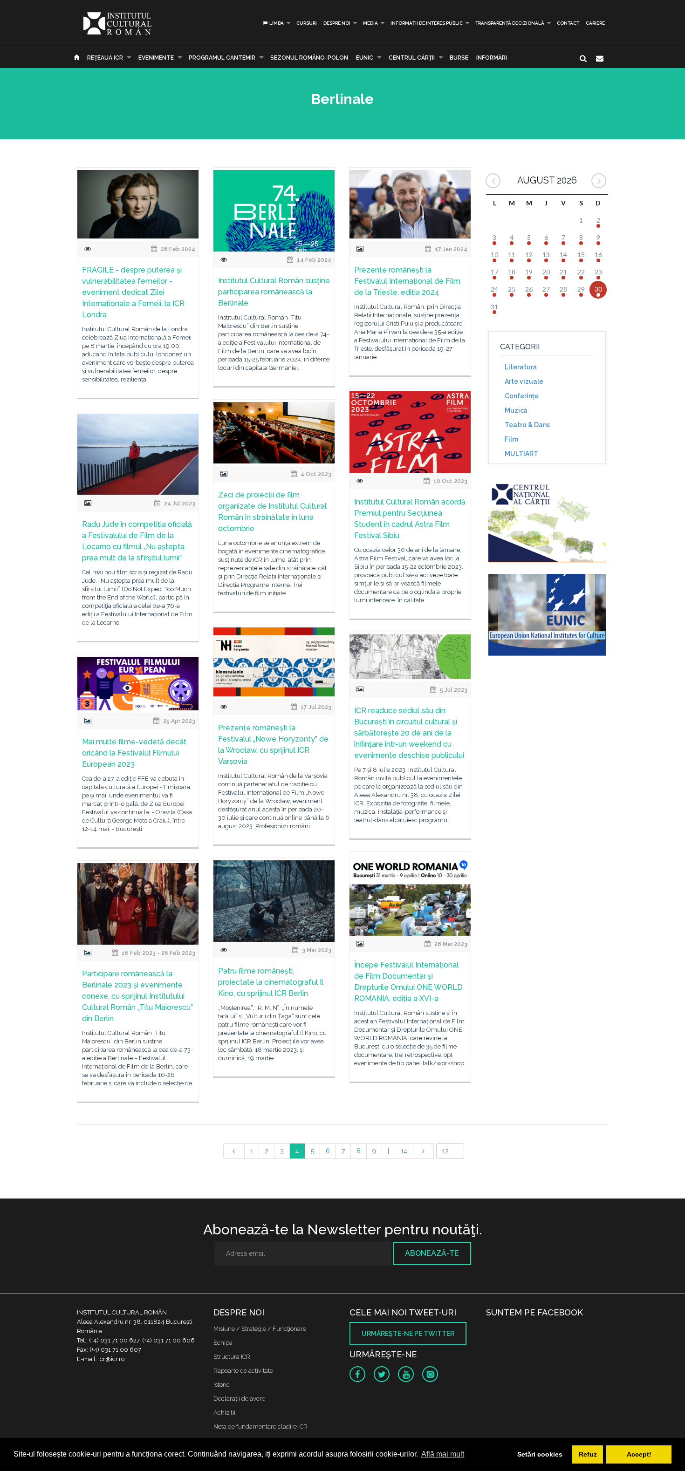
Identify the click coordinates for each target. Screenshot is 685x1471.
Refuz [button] (588, 1454)
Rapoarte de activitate (243, 1370)
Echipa (223, 1342)
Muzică (516, 410)
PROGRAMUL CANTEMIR (222, 57)
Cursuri (306, 23)
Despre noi (336, 23)
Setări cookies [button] (539, 1454)
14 (404, 1151)
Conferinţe (522, 396)
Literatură (521, 367)
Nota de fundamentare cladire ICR (260, 1426)
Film (511, 439)
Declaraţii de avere (239, 1398)
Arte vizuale (524, 381)
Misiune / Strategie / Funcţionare (259, 1328)
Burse (459, 57)
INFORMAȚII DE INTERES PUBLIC (426, 23)
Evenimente (156, 57)
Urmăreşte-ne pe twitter (408, 1333)
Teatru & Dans (527, 425)
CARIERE (595, 23)
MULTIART (521, 453)
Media (370, 23)
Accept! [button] (639, 1454)
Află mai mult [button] (442, 1454)
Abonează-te (432, 1253)
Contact (568, 23)
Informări (491, 57)
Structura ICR (231, 1356)
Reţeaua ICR (105, 57)
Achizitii (224, 1412)
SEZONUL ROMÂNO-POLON (309, 57)
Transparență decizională (509, 23)
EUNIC (364, 57)
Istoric (221, 1384)
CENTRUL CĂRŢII (412, 57)
